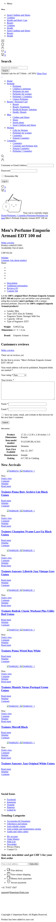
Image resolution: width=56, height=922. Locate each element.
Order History (13, 839)
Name (4, 404)
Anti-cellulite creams (16, 826)
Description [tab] (12, 283)
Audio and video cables (17, 831)
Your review (7, 380)
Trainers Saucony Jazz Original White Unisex (28, 763)
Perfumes (31, 215)
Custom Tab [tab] (12, 291)
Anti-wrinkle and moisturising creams (24, 829)
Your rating (7, 375)
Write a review (7, 242)
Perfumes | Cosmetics (17, 215)
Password (5, 170)
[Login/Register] (2, 48)
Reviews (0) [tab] (12, 288)
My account (12, 836)
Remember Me (11, 176)
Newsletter (12, 844)
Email (4, 409)
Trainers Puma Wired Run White (20, 650)
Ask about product (18, 260)
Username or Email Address (14, 165)
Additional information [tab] (17, 285)
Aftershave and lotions (17, 824)
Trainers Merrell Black (14, 727)
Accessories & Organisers (18, 821)
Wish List (11, 841)
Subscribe (33, 864)
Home (4, 215)
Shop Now (42, 73)
